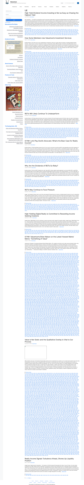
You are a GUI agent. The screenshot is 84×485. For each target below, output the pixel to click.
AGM (46, 53)
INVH (62, 31)
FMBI (56, 72)
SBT (31, 98)
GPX (54, 75)
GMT (74, 131)
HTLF (32, 78)
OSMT (37, 91)
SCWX (50, 98)
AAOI (30, 52)
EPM (36, 70)
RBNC (48, 95)
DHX (40, 68)
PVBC (63, 94)
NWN (69, 89)
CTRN (59, 66)
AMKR (58, 54)
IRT (67, 31)
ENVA (26, 70)
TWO (30, 105)
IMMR (43, 79)
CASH (74, 60)
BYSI (46, 60)
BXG (37, 60)
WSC (28, 109)
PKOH (37, 93)
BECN (40, 58)
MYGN (52, 87)
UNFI (73, 105)
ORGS (26, 91)
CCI (67, 29)
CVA (69, 66)
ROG (59, 96)
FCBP (54, 71)
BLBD (29, 59)
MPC (44, 32)
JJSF (39, 80)
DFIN (28, 68)
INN (60, 31)
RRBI (67, 96)
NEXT (38, 88)
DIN (41, 68)
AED (35, 128)
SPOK (39, 100)
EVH (73, 70)
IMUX (46, 79)
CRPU (48, 130)
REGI (57, 95)
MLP (64, 85)
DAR (65, 67)
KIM (71, 31)
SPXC (50, 100)
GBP (69, 131)
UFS (56, 105)
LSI (29, 32)
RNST (52, 96)
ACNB (59, 52)
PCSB (29, 92)
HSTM (74, 77)
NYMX (31, 90)
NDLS (32, 88)
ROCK (57, 96)
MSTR (74, 86)
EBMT (35, 69)
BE (38, 58)
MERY (75, 133)
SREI (49, 136)
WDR (31, 108)
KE (63, 80)
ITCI (75, 79)
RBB (40, 95)
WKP (53, 137)
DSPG (64, 68)
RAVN (39, 95)
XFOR (56, 109)
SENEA (59, 98)
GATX (74, 73)
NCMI (29, 88)
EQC (73, 30)
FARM (32, 71)
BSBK (74, 59)
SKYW (48, 99)
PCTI (31, 92)
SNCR (76, 99)
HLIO (29, 77)
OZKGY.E (64, 134)
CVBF (71, 66)
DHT (38, 68)
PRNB (30, 94)
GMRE (41, 31)
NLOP (38, 134)
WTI (36, 109)
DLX (51, 68)
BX (78, 156)
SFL (68, 98)
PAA (71, 32)
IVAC (27, 80)
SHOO (32, 99)
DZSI (25, 69)
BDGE (37, 58)
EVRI (75, 70)
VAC (50, 106)
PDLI (44, 92)
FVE (63, 73)
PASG (67, 91)
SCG (73, 135)
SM (58, 99)
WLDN (52, 108)
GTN (25, 76)
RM (39, 96)
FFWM (78, 71)
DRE (59, 30)
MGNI (38, 85)
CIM (32, 157)
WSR (32, 109)
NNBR (68, 88)
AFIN (32, 29)
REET (41, 135)
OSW (43, 91)
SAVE (68, 97)
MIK (56, 85)
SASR (64, 97)
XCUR (52, 109)
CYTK (55, 67)
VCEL (59, 106)
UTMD (40, 106)
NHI (52, 88)
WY (74, 34)
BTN (47, 129)
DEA (50, 30)
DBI (69, 67)
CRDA (26, 66)
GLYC (70, 74)
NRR (41, 134)
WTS (40, 109)
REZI (68, 95)
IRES (31, 133)
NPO (25, 89)
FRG (35, 73)
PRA (73, 93)
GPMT (45, 75)
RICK (27, 96)
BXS (41, 60)
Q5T (37, 135)
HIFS (25, 77)
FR (34, 31)
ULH (65, 105)
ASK (74, 128)
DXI (25, 131)
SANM (61, 97)
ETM (65, 70)
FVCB (61, 73)
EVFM (71, 70)
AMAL (45, 54)
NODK (72, 88)
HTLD (30, 78)
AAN (28, 52)
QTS (39, 33)
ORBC (75, 90)
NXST (57, 134)
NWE (62, 89)
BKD (75, 58)
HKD (46, 132)
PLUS (55, 93)
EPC (34, 70)
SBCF (74, 97)
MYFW (49, 87)
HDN (43, 132)
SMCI (65, 99)
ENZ (27, 70)
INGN (54, 79)
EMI (40, 131)
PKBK (33, 93)
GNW (30, 75)
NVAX (53, 89)
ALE (76, 53)
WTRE (38, 109)
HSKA (72, 77)
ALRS (32, 54)
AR (62, 55)
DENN (26, 68)
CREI (45, 130)
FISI (34, 72)
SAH (53, 97)
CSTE (45, 66)
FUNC (59, 73)
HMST (39, 77)
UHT (47, 34)
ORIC (28, 91)
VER (51, 34)
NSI (45, 134)
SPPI (41, 100)
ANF (32, 55)
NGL (52, 32)
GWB (35, 76)
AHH (34, 29)
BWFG (35, 60)
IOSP (61, 79)
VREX (43, 107)
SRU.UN (51, 136)
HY (53, 78)
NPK (77, 88)
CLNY (26, 30)
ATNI (66, 56)
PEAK (77, 32)
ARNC (28, 56)
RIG (29, 96)
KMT (70, 80)
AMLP (45, 29)
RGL (54, 135)
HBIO (49, 76)
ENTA (78, 69)
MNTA (35, 86)
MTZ (39, 87)
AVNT (34, 57)
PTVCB (56, 94)
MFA (25, 85)
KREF (36, 159)
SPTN (46, 100)
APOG (54, 55)
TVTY (26, 105)
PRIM (77, 93)
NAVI (67, 87)
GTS (27, 76)
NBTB (78, 87)
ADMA (72, 52)
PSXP (37, 33)
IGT (76, 78)
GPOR (48, 75)
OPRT (71, 90)
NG (42, 88)
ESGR (51, 70)
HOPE (60, 77)
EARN (28, 69)
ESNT (53, 70)
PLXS (57, 93)
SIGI (38, 99)
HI (75, 76)
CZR (60, 67)
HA (37, 76)
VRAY (41, 107)
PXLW (70, 94)
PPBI (69, 93)
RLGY (35, 96)
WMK (61, 108)
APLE (52, 29)
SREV (56, 100)
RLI (36, 96)
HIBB (77, 76)
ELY (66, 69)
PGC (75, 92)
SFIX (67, 98)
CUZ (42, 30)
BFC (47, 58)
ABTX (46, 52)
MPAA (46, 86)
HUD (38, 78)
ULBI (63, 105)
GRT (29, 132)
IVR (30, 80)
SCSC (44, 98)
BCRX (33, 58)
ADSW (26, 53)
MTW (35, 87)
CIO (73, 29)
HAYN (43, 76)
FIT (35, 72)
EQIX (75, 30)
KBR (61, 80)
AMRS (68, 54)
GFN (55, 74)
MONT (26, 134)
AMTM (78, 54)
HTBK (26, 78)
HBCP (47, 76)
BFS (50, 58)
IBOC (61, 78)
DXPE (73, 68)
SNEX (78, 99)
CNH (28, 130)
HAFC (39, 76)
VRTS (49, 107)
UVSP (46, 106)
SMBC (60, 99)
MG (29, 85)
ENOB (74, 69)
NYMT (28, 90)
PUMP (58, 94)
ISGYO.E (35, 133)
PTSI (53, 94)
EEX (48, 69)
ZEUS (74, 109)
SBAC (60, 33)
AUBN (75, 56)
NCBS (27, 88)
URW (77, 136)
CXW (46, 30)
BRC (58, 59)
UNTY (76, 105)
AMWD (26, 55)
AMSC (71, 54)
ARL (74, 55)
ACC (28, 29)
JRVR (47, 80)
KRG (76, 31)
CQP (36, 30)
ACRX (63, 52)
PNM (61, 93)
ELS (64, 30)
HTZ (34, 78)
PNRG (63, 93)
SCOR (40, 98)
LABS (58, 133)
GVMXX (60, 158)
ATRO (71, 56)
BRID (64, 59)
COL (33, 130)
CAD (57, 129)
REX (66, 95)
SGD (75, 135)
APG (52, 55)
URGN (26, 106)
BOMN (45, 59)
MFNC (28, 85)
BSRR (77, 59)
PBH (75, 91)
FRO (41, 73)
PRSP (36, 94)
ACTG (66, 52)
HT (53, 31)
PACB (56, 91)
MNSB (33, 86)
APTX (58, 55)
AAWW (34, 52)
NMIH (63, 88)
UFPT (54, 105)
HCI (62, 76)
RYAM (43, 97)
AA (26, 52)
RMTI (50, 96)
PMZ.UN (30, 135)
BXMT (39, 60)
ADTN (28, 53)
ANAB (28, 55)
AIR (63, 53)
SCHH (65, 33)
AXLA (42, 57)
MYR (34, 134)
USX (34, 106)
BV (31, 60)
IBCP (57, 78)
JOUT (45, 80)
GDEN (35, 74)
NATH (61, 87)
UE (45, 34)
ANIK (39, 55)
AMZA (50, 29)
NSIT (35, 89)
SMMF (67, 99)
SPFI (35, 100)
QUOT (32, 95)
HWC (49, 78)
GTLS (77, 75)
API (60, 128)
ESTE (59, 70)
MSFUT (66, 86)
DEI (51, 30)
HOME (53, 77)
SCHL (33, 98)
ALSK (34, 54)
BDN (59, 29)
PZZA (72, 94)
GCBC (28, 74)
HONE (56, 77)
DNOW (56, 68)
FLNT (45, 72)
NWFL (64, 89)
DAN (64, 67)
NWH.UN (51, 134)
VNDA (30, 107)
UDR (44, 34)
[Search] (78, 3)
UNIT (49, 34)
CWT (45, 67)
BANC (51, 57)
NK (55, 88)
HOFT (48, 77)
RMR (48, 96)
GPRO (52, 75)
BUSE (30, 60)
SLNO (56, 99)
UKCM (75, 136)
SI (33, 99)
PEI (27, 33)
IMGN (39, 79)
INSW (58, 79)
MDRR (57, 159)
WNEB (65, 108)
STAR (30, 34)
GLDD (61, 74)
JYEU (43, 133)
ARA (64, 55)
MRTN (61, 86)
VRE (41, 137)
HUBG (36, 78)
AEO (38, 53)
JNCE (41, 80)
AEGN (34, 53)
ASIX (44, 56)
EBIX (33, 69)
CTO (55, 66)
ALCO (75, 53)
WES (62, 34)
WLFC (55, 108)
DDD (75, 67)
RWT (39, 97)
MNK (75, 85)
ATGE (61, 56)
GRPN (62, 75)
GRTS (65, 75)
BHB (64, 58)
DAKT (62, 67)
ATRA (68, 56)
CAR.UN (59, 129)
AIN (62, 53)
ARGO (71, 55)
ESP (51, 131)
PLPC (51, 93)
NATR (64, 87)
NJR (54, 88)
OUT (69, 32)
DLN (72, 130)
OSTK (39, 91)
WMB (65, 34)
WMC (59, 108)
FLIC (41, 72)
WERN (34, 108)
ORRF (30, 91)
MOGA (42, 86)
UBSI (38, 105)
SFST (73, 98)
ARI (72, 55)
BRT (71, 59)
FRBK (33, 73)
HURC (40, 78)
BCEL (77, 57)
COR (32, 30)
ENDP (72, 69)
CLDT (75, 29)
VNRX (32, 107)
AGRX (49, 53)
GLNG (64, 74)
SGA (74, 98)
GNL (43, 31)
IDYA (72, 78)
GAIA (70, 73)
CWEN (35, 67)
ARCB (66, 55)
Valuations (63, 6)
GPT (27, 132)
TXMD (32, 105)
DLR (55, 30)
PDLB (43, 92)
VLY (28, 107)
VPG (37, 107)
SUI (33, 34)
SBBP (71, 97)
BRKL (67, 59)
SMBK (63, 99)
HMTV (42, 77)
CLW (75, 129)
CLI (77, 29)
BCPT (32, 129)
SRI (62, 100)
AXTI (43, 57)
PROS (32, 94)
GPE (25, 132)
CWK (40, 67)
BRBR (57, 59)
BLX (33, 59)
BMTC (40, 59)
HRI (63, 77)
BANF (53, 57)
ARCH (68, 55)
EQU (50, 131)
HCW (41, 132)
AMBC (50, 54)
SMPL (71, 99)
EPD (68, 30)
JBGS (69, 31)
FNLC (67, 72)
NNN (54, 32)
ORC (77, 90)
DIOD (43, 68)
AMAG (42, 54)
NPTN (28, 89)
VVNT (66, 107)
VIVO (75, 106)
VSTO (60, 107)
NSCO (33, 89)
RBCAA (45, 95)
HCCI (60, 76)
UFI (50, 105)
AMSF (73, 54)
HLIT (31, 77)
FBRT (39, 158)
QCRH (75, 94)
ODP (39, 90)
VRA (38, 107)
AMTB (75, 54)
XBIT (50, 109)
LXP (32, 32)
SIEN (35, 99)
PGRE (29, 33)
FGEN (28, 72)
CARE (70, 60)
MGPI (43, 85)
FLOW (47, 72)
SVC (35, 34)
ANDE (31, 55)
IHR (71, 132)
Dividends (51, 6)
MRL (30, 134)
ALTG (38, 54)
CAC (52, 60)
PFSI (70, 92)
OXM (54, 91)
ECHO (42, 69)
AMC (52, 54)
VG (69, 106)
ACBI (52, 52)
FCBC (52, 71)
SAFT (51, 97)
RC (49, 95)
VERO (65, 106)
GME (72, 74)
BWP (52, 129)
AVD (27, 57)
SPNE (37, 100)
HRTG (66, 77)
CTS (61, 66)
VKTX (77, 106)
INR (25, 133)
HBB (45, 76)
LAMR (26, 32)
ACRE (61, 52)
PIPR (31, 93)
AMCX (54, 54)
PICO (27, 93)
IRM (66, 31)
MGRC (45, 85)
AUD (78, 128)
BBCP (65, 57)
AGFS (42, 53)
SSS (54, 136)
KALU (49, 80)
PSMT (45, 94)
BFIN (49, 58)
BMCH (35, 59)
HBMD (52, 76)
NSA (57, 32)
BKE (77, 58)
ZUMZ (28, 110)
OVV (52, 91)
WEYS (39, 108)
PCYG (34, 92)
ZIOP (76, 109)
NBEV (70, 87)
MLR (66, 85)
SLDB (54, 99)
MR (50, 86)
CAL (60, 60)
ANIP (41, 55)
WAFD (73, 107)
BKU (27, 59)
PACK (58, 91)
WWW (47, 109)
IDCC (69, 78)
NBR (76, 87)
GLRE (66, 74)
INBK (48, 79)
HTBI (77, 77)
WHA (49, 137)
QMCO (77, 94)
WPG (69, 34)
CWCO (32, 67)
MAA (34, 32)
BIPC (71, 58)
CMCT (41, 157)
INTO (27, 133)
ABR (44, 52)
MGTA (48, 85)
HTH (27, 78)
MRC (54, 86)
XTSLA (70, 109)
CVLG (26, 67)
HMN (37, 77)
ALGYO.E (56, 128)
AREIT (67, 128)
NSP (37, 89)
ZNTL (26, 110)
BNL (41, 129)
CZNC (58, 67)
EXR (30, 31)
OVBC (48, 91)
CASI (76, 60)
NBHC (72, 87)
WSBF (26, 109)
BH (60, 58)
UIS (61, 105)
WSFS (30, 109)
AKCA (69, 53)
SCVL (48, 98)
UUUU (42, 106)
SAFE (58, 33)
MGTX (50, 85)
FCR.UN (63, 131)
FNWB (70, 72)
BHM (67, 156)
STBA (73, 100)
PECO (75, 134)
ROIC (50, 33)
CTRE (38, 30)
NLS (61, 88)
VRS (47, 107)
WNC (63, 108)
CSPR (43, 66)
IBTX (63, 78)
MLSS (68, 85)
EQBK (42, 70)
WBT (78, 107)
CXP (44, 30)
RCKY (53, 95)
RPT (54, 33)
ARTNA (37, 56)
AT (56, 56)
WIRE (47, 108)
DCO (71, 67)
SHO (69, 33)
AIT (65, 53)
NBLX (50, 32)
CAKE (58, 60)
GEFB (43, 74)
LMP (63, 133)
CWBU (61, 130)
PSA (33, 33)
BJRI (73, 58)
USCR (28, 106)
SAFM (49, 97)
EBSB (37, 69)
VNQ (56, 34)
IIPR (57, 31)
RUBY (76, 96)
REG (41, 33)
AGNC (35, 156)
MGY (52, 85)
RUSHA (26, 97)
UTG (27, 137)
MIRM (58, 85)
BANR (55, 57)
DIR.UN (70, 130)
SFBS (63, 98)
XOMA (63, 109)
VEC (61, 106)
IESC (74, 78)
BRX (63, 29)
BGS (57, 58)
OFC (62, 32)
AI (58, 53)
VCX (32, 137)
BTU (27, 60)
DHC (53, 30)
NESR (34, 88)
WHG (43, 108)
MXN (32, 134)
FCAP (50, 71)
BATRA (58, 57)
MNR (40, 32)
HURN (43, 78)
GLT (67, 74)
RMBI (44, 96)
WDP (44, 137)
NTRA (48, 89)
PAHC (61, 91)
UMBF (67, 105)
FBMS (43, 71)
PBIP (78, 91)
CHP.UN (69, 129)
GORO (39, 75)
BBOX (30, 129)
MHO (54, 85)
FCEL (61, 71)
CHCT (71, 29)
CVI (77, 66)
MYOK (55, 87)
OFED (43, 90)
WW (45, 109)
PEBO (52, 92)
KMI (73, 31)
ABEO (39, 52)
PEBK (50, 92)
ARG (70, 128)
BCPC (30, 58)
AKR (37, 29)
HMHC (35, 77)
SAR (69, 135)
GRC (58, 75)
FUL (54, 73)
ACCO (54, 52)
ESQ (55, 70)
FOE (71, 72)
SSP (67, 100)
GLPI (39, 31)
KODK (78, 80)
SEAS (55, 98)
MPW (48, 32)
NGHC (44, 88)
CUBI (67, 66)
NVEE (58, 89)
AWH (36, 57)
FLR (49, 72)
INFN (52, 79)
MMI (73, 85)
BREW (61, 59)
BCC (73, 57)
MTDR (76, 86)
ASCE (72, 128)
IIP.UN (74, 132)
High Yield (33, 6)
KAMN (54, 80)
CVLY (28, 67)
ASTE (53, 56)
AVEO (30, 57)
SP (33, 100)
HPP (49, 31)
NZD (59, 134)
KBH (60, 80)
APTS (54, 29)
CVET (76, 66)
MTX (37, 87)
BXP (65, 29)
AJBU (47, 128)
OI (50, 90)
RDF (39, 135)
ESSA (57, 70)
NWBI (60, 89)
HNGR (44, 77)
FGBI (25, 72)
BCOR (28, 58)
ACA (50, 52)
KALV (51, 80)
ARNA (26, 56)
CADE (55, 60)
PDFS (40, 92)
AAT (26, 29)
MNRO (30, 86)
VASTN (29, 137)
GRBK (56, 75)
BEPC (45, 58)
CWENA (38, 67)
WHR (51, 137)
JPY (41, 133)
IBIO (59, 78)
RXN (40, 97)
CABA (50, 60)
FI (30, 72)
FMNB (58, 72)
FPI (25, 73)
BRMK (69, 59)
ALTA (36, 54)
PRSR (33, 135)
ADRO (77, 52)
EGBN (57, 69)
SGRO (26, 136)
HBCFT (38, 132)
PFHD (65, 92)
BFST (53, 58)
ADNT (75, 52)
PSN (47, 94)
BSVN (26, 60)
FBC (36, 71)
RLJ (48, 33)
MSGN (69, 86)
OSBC (32, 91)
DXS (27, 131)
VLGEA (26, 107)
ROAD (55, 96)
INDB (50, 79)
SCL (37, 98)
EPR (69, 30)
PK (30, 33)
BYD (44, 60)
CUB (65, 66)
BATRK (60, 57)
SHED (30, 136)
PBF (71, 91)
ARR (35, 56)
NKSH (58, 88)
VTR (58, 34)
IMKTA (41, 79)
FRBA (31, 73)
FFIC (75, 71)
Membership (14, 6)
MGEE (32, 85)
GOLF (34, 75)
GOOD (37, 75)
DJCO (46, 68)
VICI (53, 34)
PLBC (44, 93)
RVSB (37, 97)
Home (21, 6)
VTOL (62, 107)
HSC (68, 77)
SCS (42, 98)
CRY (41, 66)
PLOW (49, 93)
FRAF (29, 73)
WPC (67, 34)
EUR (57, 131)
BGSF (59, 58)
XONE (65, 109)
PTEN (49, 94)
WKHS (50, 108)
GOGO (32, 75)
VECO (63, 106)
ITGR (77, 79)
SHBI (28, 99)
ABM (43, 52)
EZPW (30, 71)
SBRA (62, 33)
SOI (29, 100)
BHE (66, 58)
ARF (68, 128)
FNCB (60, 72)
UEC (44, 105)
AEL (36, 53)
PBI (76, 91)
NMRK (66, 88)
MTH (78, 86)
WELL (60, 34)
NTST (49, 134)
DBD (67, 67)
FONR (74, 72)
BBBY (63, 57)
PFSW (73, 92)
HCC (58, 76)
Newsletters (27, 6)
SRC (78, 33)
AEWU (37, 128)
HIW (47, 31)
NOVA (74, 88)
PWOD (68, 94)
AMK (56, 54)
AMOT (63, 54)
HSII (69, 77)
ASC (39, 56)
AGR (39, 128)
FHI (29, 72)
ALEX (39, 29)
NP (76, 88)
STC (75, 100)
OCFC (35, 90)
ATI (62, 56)
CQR (43, 130)
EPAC (32, 70)
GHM (57, 74)
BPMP (62, 29)
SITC (71, 33)
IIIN (28, 79)
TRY (68, 136)
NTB (41, 89)
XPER (67, 109)
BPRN (54, 59)
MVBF (41, 87)
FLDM (39, 72)
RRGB (71, 96)
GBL (78, 73)
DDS (77, 67)
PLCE (46, 93)
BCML (26, 58)
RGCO (72, 95)
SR (52, 100)
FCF (62, 71)
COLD (28, 30)
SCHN (36, 98)
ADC (30, 29)
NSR (47, 134)
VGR (71, 106)
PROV (34, 94)
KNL (73, 80)
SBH (25, 98)
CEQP (69, 29)
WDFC (29, 108)
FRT (35, 31)
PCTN (67, 134)
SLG (74, 33)
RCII (51, 95)
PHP (25, 135)
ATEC (58, 56)
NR (29, 89)
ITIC (25, 80)
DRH (60, 30)
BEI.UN (37, 129)
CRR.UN (50, 130)
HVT (45, 78)
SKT (73, 33)
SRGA (60, 100)
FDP (66, 71)
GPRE (50, 75)
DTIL (68, 68)
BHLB (68, 58)
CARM (62, 129)
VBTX (57, 106)
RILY (31, 96)
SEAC (53, 98)
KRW (55, 133)
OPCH (65, 90)
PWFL (65, 94)
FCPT (32, 31)
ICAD (68, 132)
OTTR (45, 91)
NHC (51, 88)
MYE (47, 87)
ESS (27, 31)
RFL (70, 95)
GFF (54, 74)
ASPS (50, 56)
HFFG (71, 76)
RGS (77, 95)
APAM (48, 55)
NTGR (46, 89)
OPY (73, 90)
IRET (64, 31)
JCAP (35, 80)
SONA (32, 100)
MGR (77, 133)
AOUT (45, 55)
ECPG (46, 69)
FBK (39, 71)
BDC (34, 58)
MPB (48, 86)
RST (74, 96)
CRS (37, 66)
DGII (32, 68)
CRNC (35, 66)
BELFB (43, 58)
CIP (71, 129)
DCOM (73, 67)
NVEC (55, 89)
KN (72, 80)
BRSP (75, 156)
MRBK (52, 86)
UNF (71, 105)
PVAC (61, 94)
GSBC (67, 75)
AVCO (26, 57)
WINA (45, 108)
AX (38, 57)
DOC (57, 30)
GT (73, 75)
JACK (32, 80)
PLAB (40, 93)
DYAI (77, 68)
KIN (68, 80)
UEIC (46, 105)
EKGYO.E (34, 131)
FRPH (43, 73)
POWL (67, 93)
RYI (44, 97)
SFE (65, 98)
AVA (77, 56)
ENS (76, 69)
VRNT (45, 107)
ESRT (25, 31)
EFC (50, 69)
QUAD (30, 95)
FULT (57, 73)
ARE (56, 29)
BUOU (50, 129)
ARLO (76, 55)
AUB (73, 56)
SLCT (52, 99)
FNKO (65, 72)
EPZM (40, 70)
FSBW (45, 73)
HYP (66, 132)
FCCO (56, 71)
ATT (76, 128)
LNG (28, 32)
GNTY (28, 75)
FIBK (32, 72)
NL (59, 88)
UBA (34, 105)
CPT (34, 30)
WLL (56, 108)
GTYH (31, 76)
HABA (36, 132)
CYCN (51, 67)
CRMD (30, 66)
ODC (37, 90)
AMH (43, 29)
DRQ (62, 68)
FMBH (54, 72)
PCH (73, 32)
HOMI (58, 132)
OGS (49, 90)
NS (56, 32)
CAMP (67, 60)
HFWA (73, 76)
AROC (30, 56)
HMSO (53, 132)
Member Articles (28, 28)
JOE (43, 80)
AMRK (66, 54)
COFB (32, 130)
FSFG (47, 73)
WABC (71, 107)
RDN (55, 95)
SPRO (43, 100)
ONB (58, 90)
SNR (28, 100)
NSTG (40, 89)
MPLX (46, 32)
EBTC (39, 69)
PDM (75, 32)
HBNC (54, 76)
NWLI (66, 89)
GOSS (41, 75)
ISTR (74, 79)
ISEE (72, 79)
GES (52, 74)
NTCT (44, 89)
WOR (67, 108)
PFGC (63, 92)
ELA (64, 69)
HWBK (47, 78)
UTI (36, 106)
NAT (59, 87)
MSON (71, 86)
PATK (69, 91)
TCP (40, 34)
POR (65, 93)
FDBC (65, 71)
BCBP (71, 57)
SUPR (60, 136)
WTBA (34, 109)
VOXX (35, 107)
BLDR (31, 59)
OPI (67, 32)
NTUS (51, 89)
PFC (61, 92)
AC (48, 52)
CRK (27, 66)
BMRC (38, 59)
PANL (63, 91)
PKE (35, 93)
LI (61, 133)
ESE (48, 70)
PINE (29, 93)
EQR (77, 30)
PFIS (67, 92)
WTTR (43, 109)
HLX (32, 77)
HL (27, 77)
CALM (65, 60)
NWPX (71, 89)
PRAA (75, 93)
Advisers (57, 6)
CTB (51, 66)
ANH (37, 55)
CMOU (77, 129)
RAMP (36, 95)
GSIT (71, 75)
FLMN (43, 72)
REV (62, 95)
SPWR (48, 100)
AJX (66, 53)
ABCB (36, 52)
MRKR (57, 86)
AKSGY (51, 128)
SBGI (78, 97)
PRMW (27, 94)
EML (70, 69)
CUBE (41, 30)
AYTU (46, 57)
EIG (62, 69)
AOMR (54, 156)
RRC (68, 96)
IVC (29, 80)
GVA (33, 76)
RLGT (33, 96)
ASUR (55, 56)
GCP (33, 74)
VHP (33, 137)
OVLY (50, 91)
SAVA (66, 97)
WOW (70, 108)
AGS (50, 53)
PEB (25, 33)
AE (32, 53)
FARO (34, 71)
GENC (46, 74)
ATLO (64, 56)
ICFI (66, 78)
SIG (37, 99)
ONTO (61, 90)
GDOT (38, 74)
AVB (58, 29)
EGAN (55, 69)
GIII (59, 74)
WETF (36, 108)
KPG (50, 133)
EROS (45, 70)
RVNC (33, 97)
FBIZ (38, 71)
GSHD (69, 75)
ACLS (56, 52)
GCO (31, 74)
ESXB (61, 70)
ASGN (42, 56)
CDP (64, 129)
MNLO (77, 85)
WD (27, 108)
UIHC (60, 105)
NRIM (31, 89)
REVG (65, 95)
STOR (32, 34)
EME (68, 69)
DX (71, 68)
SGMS (26, 99)
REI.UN (45, 135)
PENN (55, 92)
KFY (67, 80)
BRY (72, 59)
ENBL (66, 30)
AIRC (43, 128)
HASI (41, 76)
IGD (70, 132)
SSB (65, 100)
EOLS (30, 70)
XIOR (61, 137)
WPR (57, 137)
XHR (76, 34)
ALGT (30, 54)
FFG (73, 71)
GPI (43, 75)
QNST (26, 95)
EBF (31, 69)
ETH (63, 70)
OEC (41, 90)
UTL (37, 106)
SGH (78, 98)
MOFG (39, 86)
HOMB (51, 77)
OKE (66, 32)
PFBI (59, 92)
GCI (29, 74)
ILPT (58, 31)
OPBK (63, 90)
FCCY (59, 71)
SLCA (50, 99)
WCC (25, 108)
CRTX (39, 66)
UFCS (48, 105)
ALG (27, 54)
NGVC (49, 88)
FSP (49, 73)
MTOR (26, 87)
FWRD (65, 73)
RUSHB (29, 97)
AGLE (44, 53)
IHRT (25, 79)
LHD (46, 159)
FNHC (63, 72)
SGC (76, 98)
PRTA (39, 94)
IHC (77, 78)
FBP (47, 71)
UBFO (36, 105)
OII (51, 90)
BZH (48, 60)
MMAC (71, 85)
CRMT (32, 66)
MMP (38, 32)
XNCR (60, 109)
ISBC (70, 79)
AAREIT (27, 128)
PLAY (42, 93)
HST (52, 31)
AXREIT (27, 129)
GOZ (78, 131)
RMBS (46, 96)
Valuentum (13, 2)
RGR (76, 95)
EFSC (52, 69)
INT (59, 79)
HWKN (52, 78)
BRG (63, 59)
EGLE (59, 69)
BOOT (50, 59)
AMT (47, 29)
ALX (41, 29)
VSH (55, 107)
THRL (64, 136)
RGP (74, 95)
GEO (37, 31)
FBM (41, 71)
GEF (41, 74)
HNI (46, 77)
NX (72, 89)
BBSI (67, 57)
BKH (25, 59)
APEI (50, 55)
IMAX (36, 79)
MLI (62, 85)
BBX (68, 57)
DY (75, 68)
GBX (25, 74)
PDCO (38, 92)
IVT (37, 133)
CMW (26, 130)
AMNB (61, 54)
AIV (36, 29)
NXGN (75, 89)
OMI (56, 90)
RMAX (42, 96)
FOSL (78, 72)
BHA (62, 58)
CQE (41, 130)
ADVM (31, 53)
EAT (29, 69)
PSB (35, 33)
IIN (29, 79)
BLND (39, 129)
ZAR (65, 137)
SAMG (59, 97)
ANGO (35, 55)
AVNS (32, 57)
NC (25, 88)
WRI (72, 34)
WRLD (74, 108)
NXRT (60, 32)
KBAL (58, 80)
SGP (77, 135)
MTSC (33, 87)
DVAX (70, 68)
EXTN (26, 71)
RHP (47, 33)
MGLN (36, 85)
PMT (59, 93)
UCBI (41, 105)
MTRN (28, 87)
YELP (72, 109)
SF (61, 98)
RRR (72, 96)
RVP (35, 97)
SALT (57, 97)
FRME (39, 73)
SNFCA (26, 100)
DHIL (36, 68)
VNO (55, 34)
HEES (69, 76)
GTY (45, 31)
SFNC (70, 98)
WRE (71, 34)
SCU (46, 98)
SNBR (74, 99)
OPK (69, 90)
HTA (55, 31)
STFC (77, 100)
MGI (33, 85)
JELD (37, 80)
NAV (65, 87)
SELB (57, 98)
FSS (51, 73)
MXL (45, 87)
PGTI (25, 93)
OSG (34, 91)
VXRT (68, 107)
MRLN (59, 86)
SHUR (34, 136)
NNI (70, 88)
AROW (33, 56)
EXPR (77, 70)
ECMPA (29, 131)
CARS (72, 60)
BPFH (52, 59)
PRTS (43, 94)
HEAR (67, 76)
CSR (52, 130)
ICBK (65, 78)
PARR (65, 91)
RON (64, 135)
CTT (63, 66)
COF (29, 130)
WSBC (76, 108)
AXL (39, 57)
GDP (40, 74)
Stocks (45, 6)
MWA (43, 87)
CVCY (73, 66)
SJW (44, 99)
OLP (55, 90)
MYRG (57, 87)
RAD (34, 95)
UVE (44, 106)
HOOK (58, 77)
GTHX (75, 75)
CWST (43, 67)
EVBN (67, 70)
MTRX (31, 87)
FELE (68, 71)
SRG (25, 34)
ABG (41, 52)
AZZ (48, 57)
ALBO (73, 53)
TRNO (42, 34)
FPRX (27, 73)
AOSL (43, 55)
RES (59, 95)
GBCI (76, 73)
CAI (56, 60)
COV (38, 130)
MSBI (63, 86)
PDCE (36, 92)
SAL (55, 97)
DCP (48, 30)
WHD (41, 108)
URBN (78, 105)
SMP (69, 99)
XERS (54, 109)
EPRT (72, 30)
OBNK (33, 90)
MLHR (61, 85)
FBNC (46, 71)
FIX (36, 72)
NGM (46, 88)
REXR (45, 33)
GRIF (60, 75)
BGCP (55, 58)
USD (30, 106)
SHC (28, 136)
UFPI (52, 105)
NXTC (26, 90)
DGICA (30, 68)
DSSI (66, 68)
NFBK (40, 88)
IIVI (32, 79)
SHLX (67, 33)
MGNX (41, 85)
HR (50, 31)
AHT (38, 156)
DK (47, 68)
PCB (25, 92)
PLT (52, 93)
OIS (53, 90)
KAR (56, 80)
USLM (32, 106)
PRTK (41, 94)
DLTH (49, 68)
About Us (70, 6)
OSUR (41, 91)
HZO (55, 78)
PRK (25, 94)
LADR (40, 159)
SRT (63, 100)
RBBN (43, 95)
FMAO (51, 72)
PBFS (73, 91)
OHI (64, 32)
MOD (37, 86)
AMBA (47, 54)
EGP (62, 30)
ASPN (48, 56)
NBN (74, 87)
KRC (75, 31)
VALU (52, 106)
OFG (45, 90)
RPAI (52, 33)
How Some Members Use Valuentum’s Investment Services (48, 38)
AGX (55, 53)
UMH (69, 105)
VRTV (51, 107)
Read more (76, 25)
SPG (76, 33)
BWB (33, 60)
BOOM (48, 59)
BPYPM (43, 129)
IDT (70, 78)
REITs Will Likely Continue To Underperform (42, 114)
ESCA (47, 70)
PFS (69, 92)
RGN (56, 135)
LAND (60, 133)
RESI (43, 33)
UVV (48, 106)
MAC (36, 32)
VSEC (54, 107)
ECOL (44, 69)
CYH (53, 67)
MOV (44, 86)
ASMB (46, 56)
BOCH (43, 59)
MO (42, 32)
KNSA (76, 80)
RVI (30, 97)
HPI (59, 132)
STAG (27, 34)
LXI (67, 133)
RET (50, 135)
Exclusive (39, 6)
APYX (61, 55)
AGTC (53, 53)
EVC (69, 70)
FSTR (53, 73)
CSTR (47, 66)
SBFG (76, 97)
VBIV (54, 106)
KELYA (65, 80)
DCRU (64, 130)
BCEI (74, 57)
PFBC (57, 92)
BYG (55, 129)
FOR (75, 72)
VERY (67, 106)
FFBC (72, 71)
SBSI (29, 98)
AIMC (60, 53)
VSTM (58, 107)
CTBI (53, 66)
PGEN (77, 92)
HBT (56, 76)
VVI (64, 107)
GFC (70, 131)
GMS (76, 74)
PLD (32, 33)
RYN (56, 33)
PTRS (51, 94)
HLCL (49, 132)
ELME (37, 131)
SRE (47, 136)
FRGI (37, 73)
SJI (42, 99)
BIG (69, 58)
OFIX (47, 90)
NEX (36, 88)
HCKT (64, 76)
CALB (62, 60)
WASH (76, 107)
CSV (49, 66)
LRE (64, 133)
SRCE (54, 100)
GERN (50, 74)
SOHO (42, 136)
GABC (68, 73)
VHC (73, 106)
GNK (78, 74)
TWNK (28, 105)
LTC (31, 32)
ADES (70, 52)
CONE (30, 30)
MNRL (28, 86)
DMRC (53, 68)
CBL (29, 157)
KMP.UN (47, 133)
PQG (71, 93)
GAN (72, 73)
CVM (30, 67)
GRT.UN (31, 132)
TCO (38, 34)
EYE (27, 71)
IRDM (64, 79)
